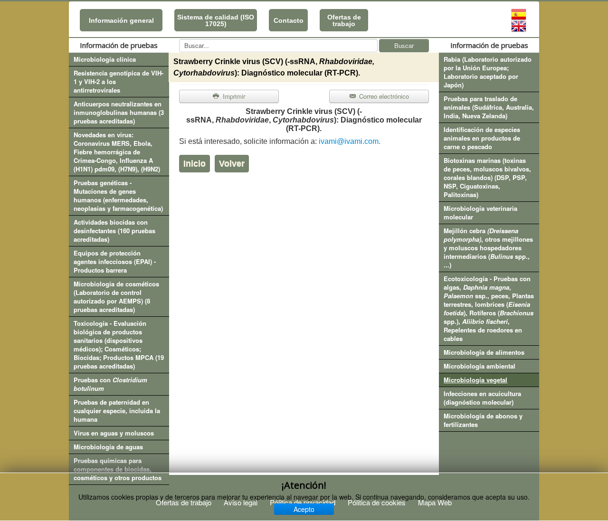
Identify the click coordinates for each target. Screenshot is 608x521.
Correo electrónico (383, 96)
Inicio (194, 163)
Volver (232, 163)
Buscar (404, 45)
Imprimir (233, 96)
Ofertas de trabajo (344, 20)
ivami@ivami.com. (349, 141)
